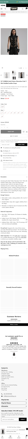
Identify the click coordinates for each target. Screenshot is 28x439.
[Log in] (22, 8)
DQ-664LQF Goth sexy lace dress (15, 430)
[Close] (27, 429)
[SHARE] (26, 131)
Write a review (14, 324)
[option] (14, 41)
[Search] (5, 9)
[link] (7, 278)
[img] (14, 338)
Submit (23, 419)
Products (6, 12)
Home (2, 12)
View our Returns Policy (7, 157)
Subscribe (21, 144)
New (6, 91)
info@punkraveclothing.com (10, 396)
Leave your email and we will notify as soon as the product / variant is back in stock (14, 141)
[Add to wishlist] (23, 131)
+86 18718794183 (8, 394)
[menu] (1, 9)
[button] (23, 68)
